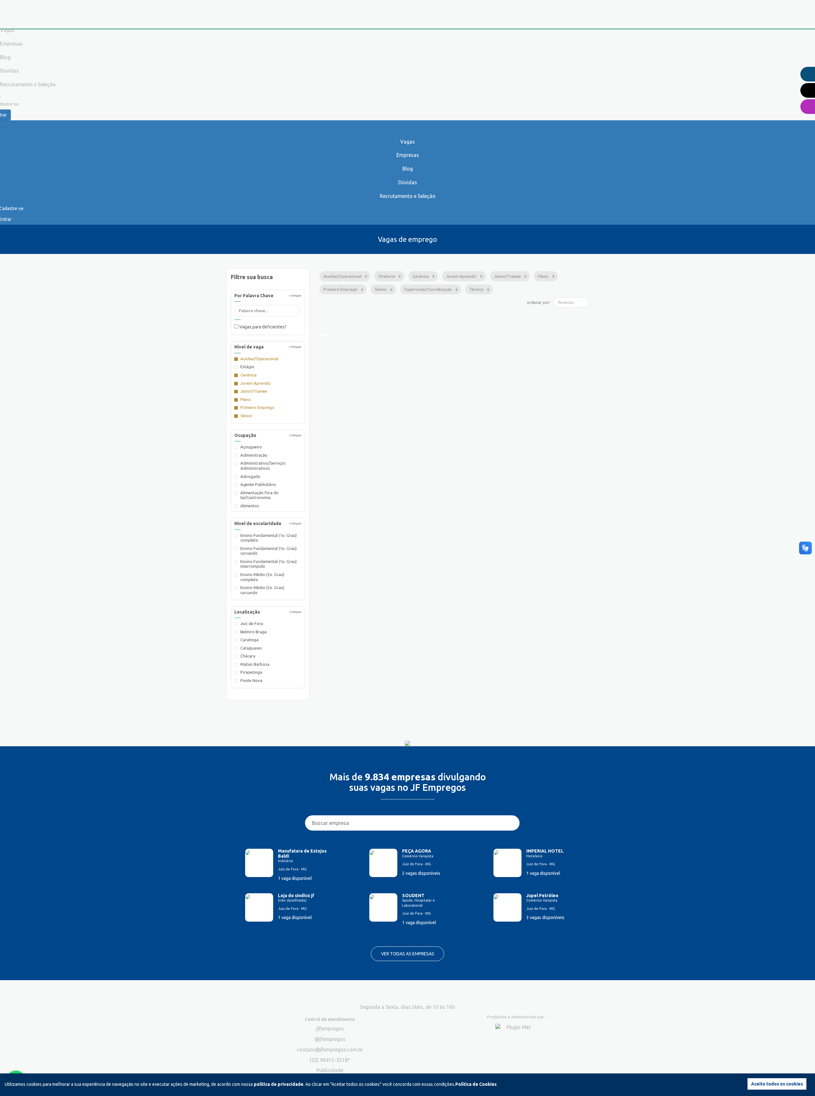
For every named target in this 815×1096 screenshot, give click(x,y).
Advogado (250, 476)
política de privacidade (278, 1084)
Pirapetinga (251, 672)
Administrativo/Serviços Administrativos (263, 465)
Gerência (248, 375)
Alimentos (249, 505)
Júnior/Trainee (253, 391)
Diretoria (387, 276)
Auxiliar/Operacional (259, 358)
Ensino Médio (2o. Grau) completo (262, 577)
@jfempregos (330, 1039)
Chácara (247, 656)
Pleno (245, 399)
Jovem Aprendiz (255, 383)
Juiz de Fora (251, 623)
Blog (407, 169)
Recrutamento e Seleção (408, 196)
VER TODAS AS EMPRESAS (407, 953)
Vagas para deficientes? (262, 326)
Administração (253, 455)
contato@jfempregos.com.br (330, 1049)
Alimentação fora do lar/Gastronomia (259, 495)
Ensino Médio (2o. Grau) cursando (262, 590)
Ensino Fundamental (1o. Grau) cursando (268, 551)
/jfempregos (330, 1028)
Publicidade (329, 1070)
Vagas (407, 141)
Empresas (407, 155)
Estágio (247, 366)
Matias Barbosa (254, 664)
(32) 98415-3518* (330, 1060)
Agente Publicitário (258, 484)
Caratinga (249, 639)
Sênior (246, 415)
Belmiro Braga (253, 631)
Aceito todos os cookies (777, 1083)
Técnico (476, 289)
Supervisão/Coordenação (428, 289)
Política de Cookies (476, 1084)
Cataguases (251, 648)
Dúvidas (407, 182)
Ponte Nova (251, 680)
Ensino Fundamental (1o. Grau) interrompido (268, 564)
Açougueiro (251, 447)
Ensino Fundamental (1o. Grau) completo (268, 538)
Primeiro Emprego (257, 407)
